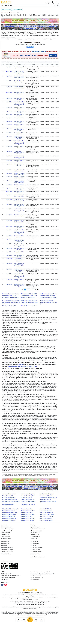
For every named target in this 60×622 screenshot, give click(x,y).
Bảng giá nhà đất (4, 12)
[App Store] (13, 564)
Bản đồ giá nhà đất (5, 532)
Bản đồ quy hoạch (5, 525)
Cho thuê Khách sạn (35, 555)
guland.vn (20, 364)
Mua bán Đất (4, 545)
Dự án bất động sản (35, 527)
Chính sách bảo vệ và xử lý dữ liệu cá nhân (10, 575)
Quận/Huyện (8, 62)
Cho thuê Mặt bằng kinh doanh (38, 556)
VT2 (46, 62)
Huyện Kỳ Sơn (17, 12)
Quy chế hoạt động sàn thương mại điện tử (40, 571)
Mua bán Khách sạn (5, 555)
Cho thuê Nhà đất (35, 541)
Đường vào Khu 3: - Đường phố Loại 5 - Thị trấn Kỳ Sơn (19, 152)
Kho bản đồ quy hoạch (6, 527)
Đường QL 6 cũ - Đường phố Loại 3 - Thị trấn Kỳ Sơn (19, 245)
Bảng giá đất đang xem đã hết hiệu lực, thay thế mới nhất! (29, 51)
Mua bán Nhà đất (5, 541)
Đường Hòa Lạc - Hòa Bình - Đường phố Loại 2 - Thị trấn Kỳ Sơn (19, 73)
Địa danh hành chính (35, 536)
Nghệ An (11, 12)
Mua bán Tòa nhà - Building (7, 551)
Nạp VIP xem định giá (6, 538)
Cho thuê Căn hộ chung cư (37, 547)
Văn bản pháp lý (4, 579)
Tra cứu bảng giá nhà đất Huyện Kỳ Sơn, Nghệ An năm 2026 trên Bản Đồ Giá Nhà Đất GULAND (30, 27)
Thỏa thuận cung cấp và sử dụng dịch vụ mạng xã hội (43, 573)
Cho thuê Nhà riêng (35, 543)
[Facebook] (2, 584)
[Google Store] (13, 567)
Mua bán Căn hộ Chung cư (7, 547)
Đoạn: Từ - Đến (31, 62)
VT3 (51, 62)
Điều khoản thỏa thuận (6, 573)
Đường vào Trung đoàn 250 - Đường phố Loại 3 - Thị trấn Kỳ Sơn (19, 240)
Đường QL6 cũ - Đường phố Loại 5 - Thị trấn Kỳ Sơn (19, 157)
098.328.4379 (40, 604)
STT (2, 62)
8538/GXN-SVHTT (33, 598)
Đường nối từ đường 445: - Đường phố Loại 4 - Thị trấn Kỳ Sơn (19, 137)
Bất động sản (34, 525)
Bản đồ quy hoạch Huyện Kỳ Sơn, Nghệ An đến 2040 (30, 21)
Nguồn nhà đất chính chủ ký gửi (38, 528)
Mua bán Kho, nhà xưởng (7, 549)
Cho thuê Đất (34, 545)
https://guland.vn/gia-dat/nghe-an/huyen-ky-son (22, 366)
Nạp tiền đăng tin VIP (35, 532)
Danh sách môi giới (35, 534)
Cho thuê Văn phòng (35, 549)
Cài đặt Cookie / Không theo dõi (8, 577)
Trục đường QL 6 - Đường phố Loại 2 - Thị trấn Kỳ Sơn (19, 205)
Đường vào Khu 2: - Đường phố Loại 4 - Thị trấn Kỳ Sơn (19, 129)
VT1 (41, 62)
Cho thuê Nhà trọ (34, 553)
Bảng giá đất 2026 (5, 534)
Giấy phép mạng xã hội (36, 575)
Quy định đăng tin (35, 579)
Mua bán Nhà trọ (5, 553)
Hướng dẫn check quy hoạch (7, 528)
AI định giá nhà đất (5, 536)
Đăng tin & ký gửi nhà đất (36, 530)
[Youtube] (5, 584)
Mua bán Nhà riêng (5, 543)
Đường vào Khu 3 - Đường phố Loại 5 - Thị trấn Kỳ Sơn (19, 285)
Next (37, 289)
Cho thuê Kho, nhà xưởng (36, 551)
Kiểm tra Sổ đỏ (34, 538)
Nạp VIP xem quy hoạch (6, 530)
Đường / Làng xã (18, 62)
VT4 (56, 62)
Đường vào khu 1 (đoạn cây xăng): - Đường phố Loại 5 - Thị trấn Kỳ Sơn (19, 181)
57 (35, 289)
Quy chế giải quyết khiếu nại (37, 577)
